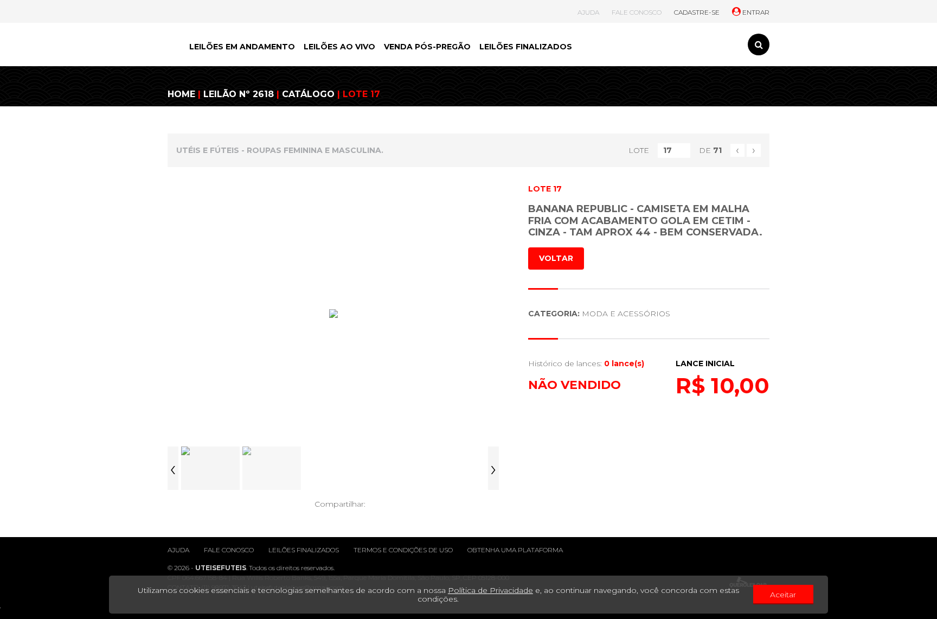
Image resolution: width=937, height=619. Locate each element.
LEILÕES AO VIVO (339, 47)
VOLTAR (556, 258)
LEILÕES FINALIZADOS (525, 47)
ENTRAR (755, 12)
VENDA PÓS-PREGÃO (427, 47)
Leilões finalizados (303, 550)
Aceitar (783, 594)
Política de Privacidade (490, 590)
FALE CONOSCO (637, 12)
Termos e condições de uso (403, 550)
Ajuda (178, 550)
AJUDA (588, 12)
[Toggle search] (758, 44)
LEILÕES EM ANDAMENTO (242, 47)
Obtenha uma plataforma (515, 550)
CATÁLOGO (308, 94)
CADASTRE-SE (697, 12)
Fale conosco (229, 550)
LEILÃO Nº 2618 (238, 94)
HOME (181, 94)
